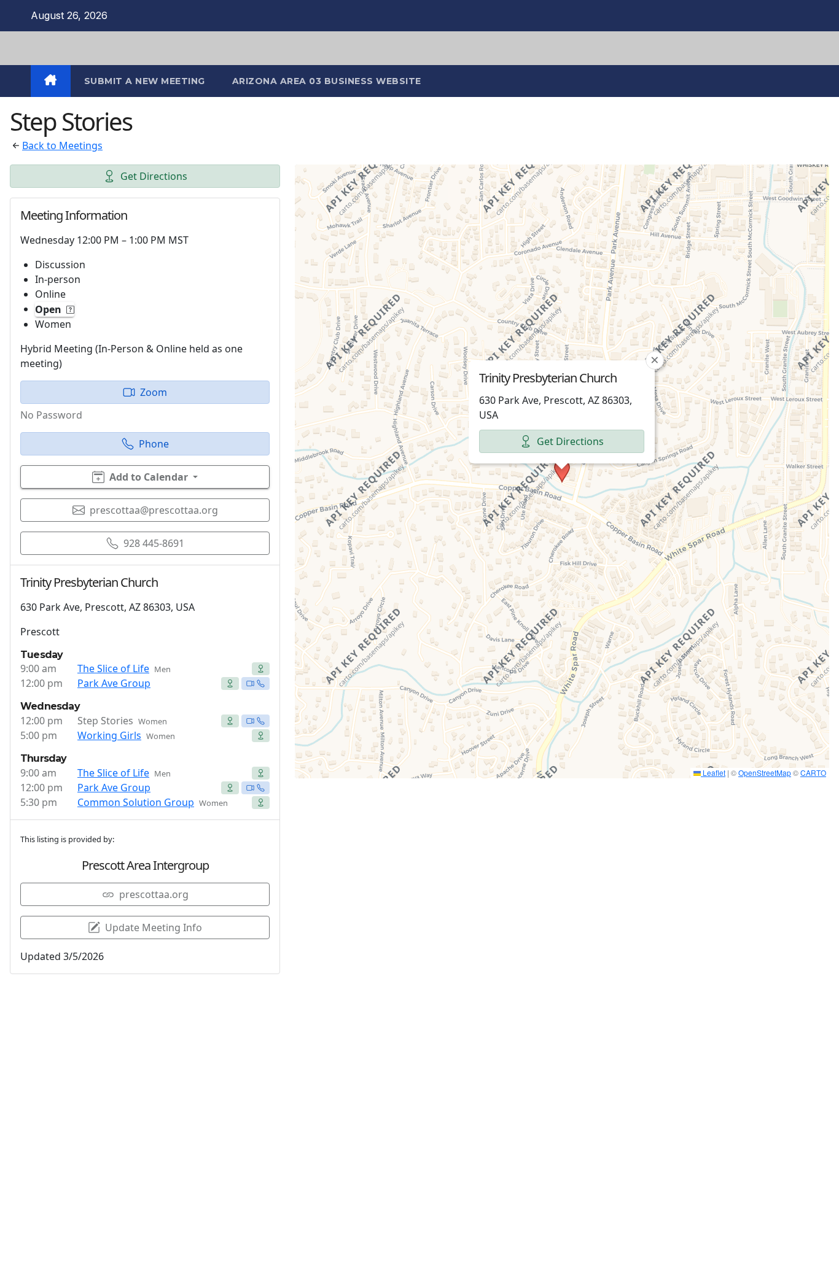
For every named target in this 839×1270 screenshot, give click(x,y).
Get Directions (153, 176)
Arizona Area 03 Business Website (326, 81)
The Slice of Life (113, 668)
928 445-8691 (153, 543)
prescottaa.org (154, 894)
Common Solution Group (135, 802)
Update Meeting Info (153, 927)
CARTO (813, 772)
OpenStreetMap (764, 772)
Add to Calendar (148, 477)
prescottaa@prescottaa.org (154, 510)
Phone (154, 444)
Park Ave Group (113, 683)
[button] (562, 471)
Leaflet (713, 772)
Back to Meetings (62, 145)
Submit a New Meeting (144, 81)
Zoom (153, 392)
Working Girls (109, 735)
